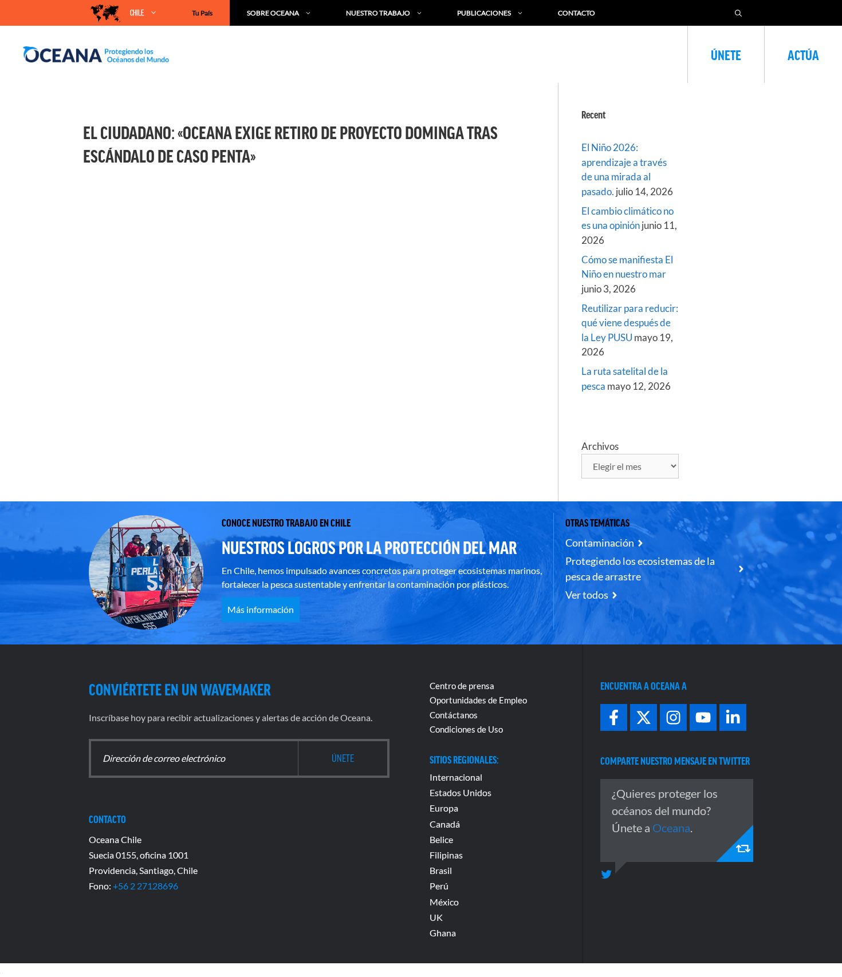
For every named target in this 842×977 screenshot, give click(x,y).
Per (436, 885)
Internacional (456, 777)
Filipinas (446, 854)
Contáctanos (454, 715)
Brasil (441, 870)
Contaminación (599, 542)
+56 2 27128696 (145, 885)
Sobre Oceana (273, 13)
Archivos (600, 446)
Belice (441, 839)
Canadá (445, 823)
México (444, 901)
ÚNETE (726, 54)
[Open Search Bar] (738, 13)
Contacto (576, 13)
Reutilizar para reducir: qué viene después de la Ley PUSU (629, 322)
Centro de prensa (462, 686)
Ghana (443, 932)
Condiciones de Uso (466, 729)
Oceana (671, 827)
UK (436, 917)
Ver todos (586, 594)
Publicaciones (484, 13)
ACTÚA (803, 54)
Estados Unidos (460, 792)
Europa (444, 807)
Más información (260, 609)
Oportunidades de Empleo (478, 700)
